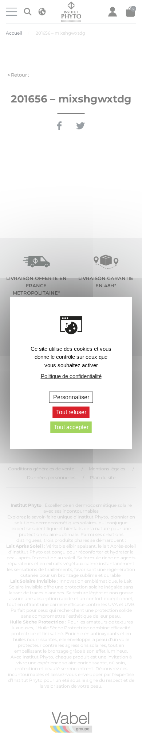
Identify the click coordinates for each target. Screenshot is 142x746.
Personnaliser (71, 397)
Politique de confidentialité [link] (71, 376)
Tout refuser (71, 412)
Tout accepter (71, 427)
